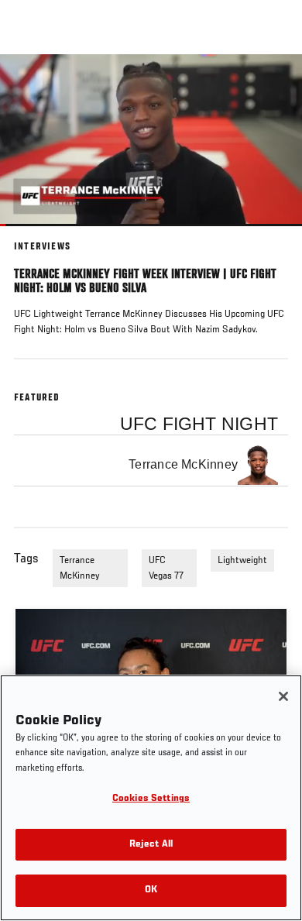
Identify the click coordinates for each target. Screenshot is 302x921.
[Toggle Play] (32, 235)
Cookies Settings (151, 799)
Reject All (151, 845)
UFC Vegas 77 (166, 568)
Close (274, 83)
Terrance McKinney (80, 568)
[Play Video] (151, 140)
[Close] (283, 696)
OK (151, 890)
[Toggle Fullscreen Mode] (270, 235)
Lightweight (242, 560)
